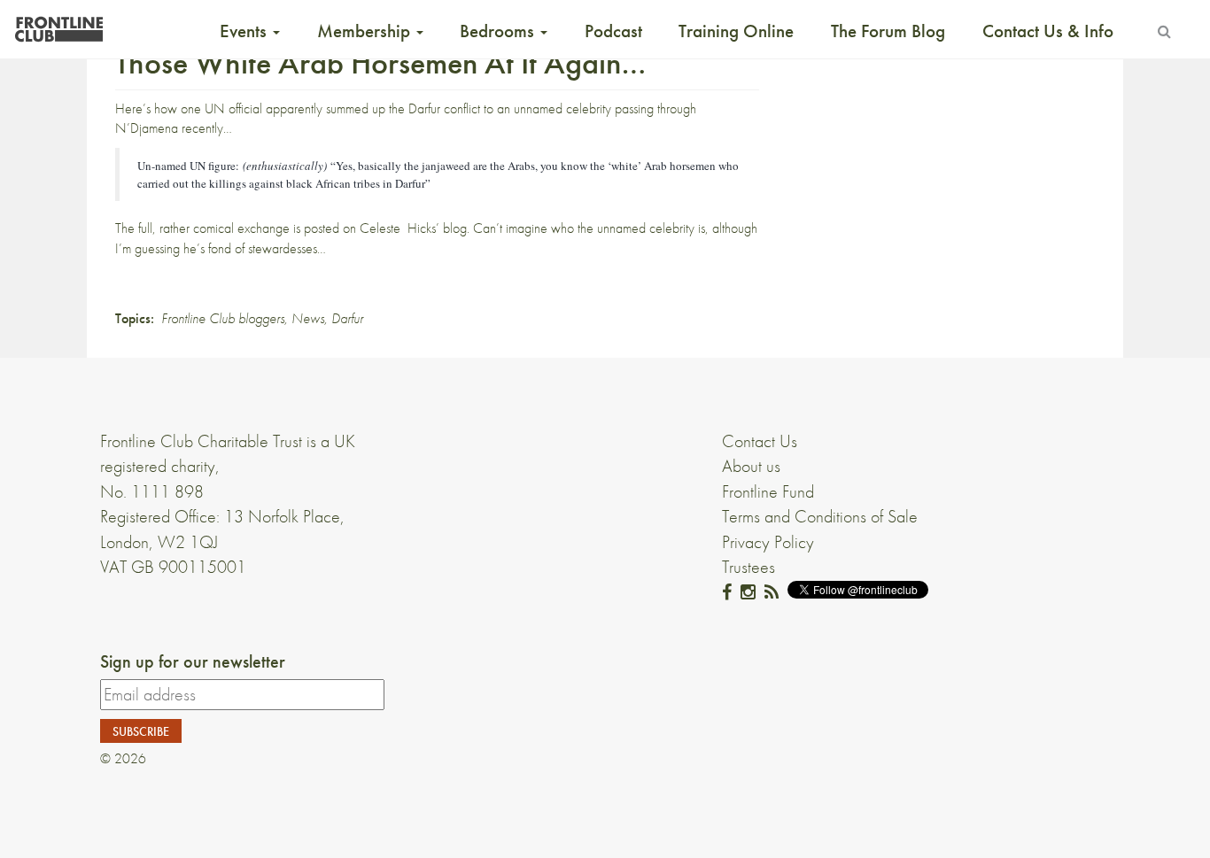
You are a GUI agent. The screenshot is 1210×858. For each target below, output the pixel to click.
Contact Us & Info (1047, 31)
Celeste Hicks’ (399, 228)
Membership (366, 31)
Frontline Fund (768, 491)
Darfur (347, 318)
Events (245, 31)
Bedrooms (499, 31)
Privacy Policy (768, 541)
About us (751, 465)
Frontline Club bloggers (222, 318)
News (307, 318)
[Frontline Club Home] (58, 24)
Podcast (613, 31)
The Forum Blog (888, 31)
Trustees (748, 566)
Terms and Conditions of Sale (820, 516)
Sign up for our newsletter (192, 661)
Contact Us (759, 440)
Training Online (736, 31)
